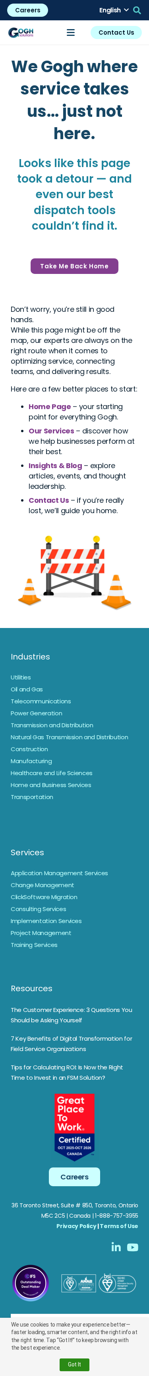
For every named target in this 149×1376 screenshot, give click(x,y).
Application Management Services (59, 873)
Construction (29, 749)
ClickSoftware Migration (44, 897)
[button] (114, 10)
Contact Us (49, 500)
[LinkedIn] (116, 1247)
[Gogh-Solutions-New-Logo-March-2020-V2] (21, 33)
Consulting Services (38, 909)
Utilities (21, 677)
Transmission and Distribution (52, 725)
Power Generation (36, 713)
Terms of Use (119, 1226)
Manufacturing (31, 761)
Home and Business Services (51, 785)
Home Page (50, 406)
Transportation (32, 797)
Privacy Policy (76, 1226)
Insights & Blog (55, 465)
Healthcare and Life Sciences (52, 773)
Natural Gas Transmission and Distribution (69, 737)
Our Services (51, 431)
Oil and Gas (27, 689)
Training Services (34, 945)
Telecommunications (41, 701)
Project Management (41, 933)
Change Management (42, 885)
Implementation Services (46, 921)
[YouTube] (132, 1247)
